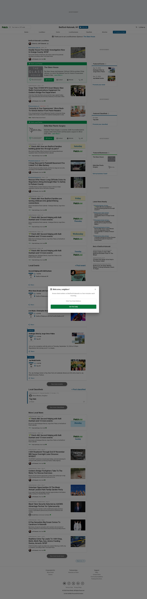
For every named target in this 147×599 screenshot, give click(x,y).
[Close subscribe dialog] (95, 289)
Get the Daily (73, 307)
